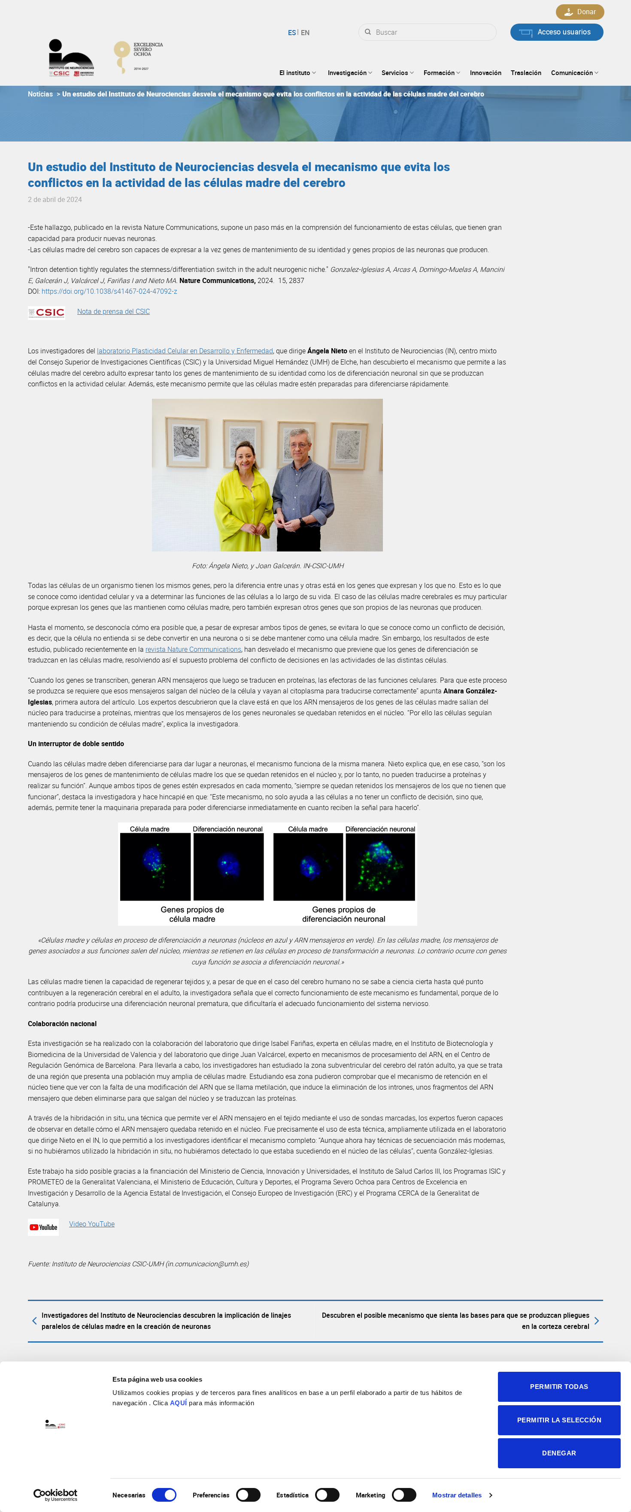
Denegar (559, 1453)
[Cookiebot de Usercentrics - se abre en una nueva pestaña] (55, 1495)
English (304, 32)
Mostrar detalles (457, 1495)
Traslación (526, 72)
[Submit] (367, 32)
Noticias (40, 94)
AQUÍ (178, 1403)
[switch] (248, 1495)
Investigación (347, 72)
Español (293, 32)
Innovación (485, 72)
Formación (439, 72)
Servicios (395, 72)
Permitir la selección (559, 1420)
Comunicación (572, 72)
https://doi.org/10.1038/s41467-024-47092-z (109, 291)
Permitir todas (559, 1386)
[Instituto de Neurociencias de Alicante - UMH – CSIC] (133, 56)
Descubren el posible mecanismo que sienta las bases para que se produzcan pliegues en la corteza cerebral (455, 1320)
